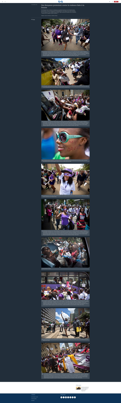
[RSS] (70, 397)
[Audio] (112, 1)
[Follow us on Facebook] (61, 397)
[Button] (33, 20)
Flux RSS (32, 400)
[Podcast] (72, 397)
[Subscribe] (75, 397)
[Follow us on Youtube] (66, 397)
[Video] (109, 1)
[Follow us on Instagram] (68, 397)
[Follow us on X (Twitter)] (64, 397)
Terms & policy (33, 398)
